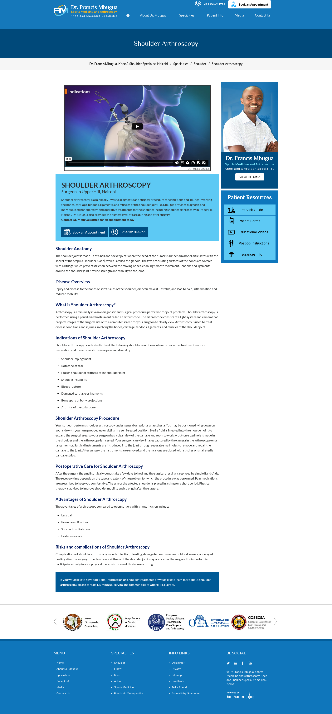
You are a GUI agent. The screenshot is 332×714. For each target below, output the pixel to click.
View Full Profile (249, 177)
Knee (117, 675)
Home (128, 15)
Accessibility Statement (186, 693)
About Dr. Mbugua (153, 15)
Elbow (117, 668)
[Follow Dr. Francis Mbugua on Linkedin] (237, 663)
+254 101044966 (213, 3)
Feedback (178, 681)
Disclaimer (178, 662)
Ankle (117, 681)
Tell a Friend (179, 687)
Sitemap (177, 675)
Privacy (176, 668)
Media (239, 15)
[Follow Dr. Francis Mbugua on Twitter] (230, 663)
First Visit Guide (251, 210)
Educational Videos (253, 232)
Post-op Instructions (254, 243)
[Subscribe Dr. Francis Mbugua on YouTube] (252, 663)
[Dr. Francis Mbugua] (85, 11)
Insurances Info (250, 254)
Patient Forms (249, 221)
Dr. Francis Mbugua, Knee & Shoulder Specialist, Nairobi (128, 64)
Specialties (186, 15)
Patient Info (215, 15)
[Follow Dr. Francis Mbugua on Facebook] (245, 663)
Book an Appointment (253, 4)
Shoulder (200, 64)
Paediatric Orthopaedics (128, 693)
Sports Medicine (124, 687)
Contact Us (263, 15)
